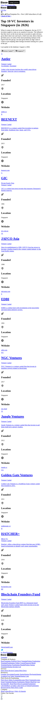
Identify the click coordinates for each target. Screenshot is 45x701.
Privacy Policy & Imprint (17, 691)
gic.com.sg (4, 231)
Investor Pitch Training (27, 680)
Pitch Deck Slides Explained (10, 680)
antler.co (4, 112)
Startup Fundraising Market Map (22, 682)
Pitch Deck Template (20, 661)
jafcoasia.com (5, 291)
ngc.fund (4, 409)
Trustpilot (4, 657)
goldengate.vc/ (6, 526)
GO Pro (3, 10)
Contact (6, 691)
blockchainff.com (7, 647)
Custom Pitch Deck (20, 670)
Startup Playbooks (30, 674)
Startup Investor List (14, 667)
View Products (6, 5)
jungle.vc (4, 467)
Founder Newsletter (7, 674)
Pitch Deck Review (7, 670)
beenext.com (5, 170)
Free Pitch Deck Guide (15, 687)
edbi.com (4, 350)
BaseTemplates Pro (7, 661)
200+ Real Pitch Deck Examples (17, 684)
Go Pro (13, 5)
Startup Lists (25, 676)
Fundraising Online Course (16, 663)
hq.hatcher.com (6, 587)
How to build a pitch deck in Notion (19, 686)
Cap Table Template (14, 676)
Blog (2, 691)
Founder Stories (19, 674)
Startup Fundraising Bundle (16, 665)
